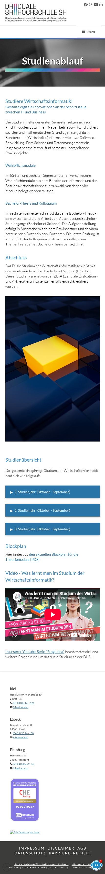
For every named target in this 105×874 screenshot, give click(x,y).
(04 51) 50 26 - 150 (23, 733)
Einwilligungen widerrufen (75, 867)
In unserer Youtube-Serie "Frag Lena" (34, 651)
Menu (91, 31)
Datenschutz (30, 853)
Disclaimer (61, 848)
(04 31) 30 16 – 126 (23, 702)
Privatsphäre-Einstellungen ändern (41, 864)
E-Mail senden (20, 707)
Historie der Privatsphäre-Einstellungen (50, 866)
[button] (52, 492)
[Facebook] (86, 4)
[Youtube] (96, 4)
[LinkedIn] (101, 4)
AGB (81, 848)
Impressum (32, 848)
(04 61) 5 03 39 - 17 (23, 763)
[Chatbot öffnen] (96, 865)
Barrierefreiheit (70, 853)
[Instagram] (90, 4)
